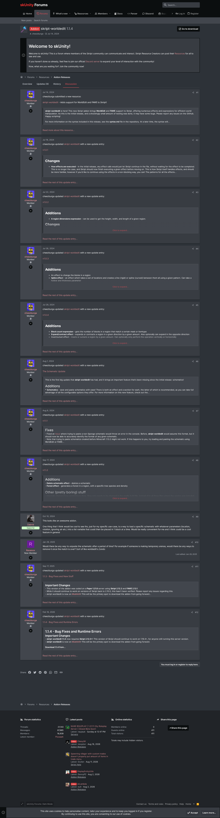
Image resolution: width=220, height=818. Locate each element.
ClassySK (78, 741)
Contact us (141, 804)
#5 (197, 305)
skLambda (79, 784)
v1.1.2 (45, 470)
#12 (196, 612)
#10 (196, 542)
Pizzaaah (59, 737)
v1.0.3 (46, 258)
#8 (197, 460)
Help (181, 804)
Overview (27, 84)
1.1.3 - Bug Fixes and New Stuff (58, 576)
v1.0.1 (45, 150)
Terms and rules (155, 804)
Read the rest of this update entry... (60, 182)
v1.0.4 (46, 315)
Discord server (92, 61)
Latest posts (76, 719)
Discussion (71, 84)
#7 (197, 411)
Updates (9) (43, 84)
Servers (74, 734)
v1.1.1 (45, 420)
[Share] (193, 92)
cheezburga (37, 33)
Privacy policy (171, 804)
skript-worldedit (50, 102)
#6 (197, 361)
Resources (180, 53)
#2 (197, 140)
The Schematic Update (54, 371)
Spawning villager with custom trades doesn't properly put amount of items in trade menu (89, 756)
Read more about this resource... (59, 130)
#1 (197, 92)
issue (57, 434)
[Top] (194, 804)
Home (188, 804)
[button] (70, 13)
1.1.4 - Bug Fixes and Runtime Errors (60, 622)
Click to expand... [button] (121, 230)
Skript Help (76, 764)
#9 (197, 516)
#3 (197, 192)
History (57, 84)
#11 (196, 566)
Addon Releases (78, 747)
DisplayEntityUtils (82, 771)
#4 (197, 248)
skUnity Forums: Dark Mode (40, 804)
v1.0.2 (45, 202)
